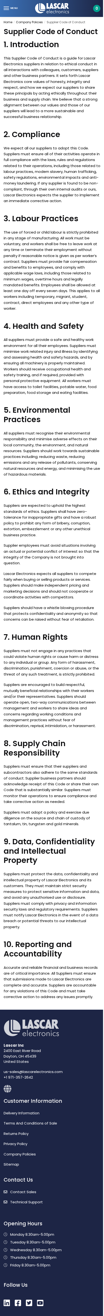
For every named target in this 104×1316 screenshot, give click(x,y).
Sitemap (11, 1164)
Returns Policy (16, 1133)
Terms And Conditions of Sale (30, 1123)
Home (8, 22)
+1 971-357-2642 (18, 1077)
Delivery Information (21, 1113)
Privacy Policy (15, 1143)
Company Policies (29, 22)
